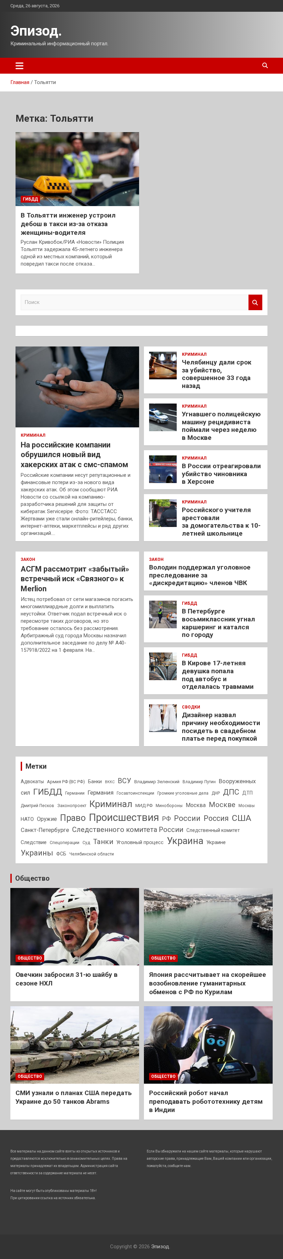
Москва (196, 805)
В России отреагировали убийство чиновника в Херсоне (221, 474)
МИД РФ (144, 805)
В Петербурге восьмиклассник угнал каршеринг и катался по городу (218, 623)
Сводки (191, 707)
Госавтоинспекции (135, 793)
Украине (216, 842)
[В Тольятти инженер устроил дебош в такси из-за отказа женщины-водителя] (77, 169)
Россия (216, 818)
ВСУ (124, 781)
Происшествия (124, 817)
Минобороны (169, 805)
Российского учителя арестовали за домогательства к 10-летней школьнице (221, 521)
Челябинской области (91, 854)
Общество (32, 878)
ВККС (110, 782)
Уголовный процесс (140, 842)
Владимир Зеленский (156, 781)
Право (73, 818)
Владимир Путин (199, 781)
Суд (86, 842)
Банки (95, 781)
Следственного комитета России (127, 829)
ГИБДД (30, 199)
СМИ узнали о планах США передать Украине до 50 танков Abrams (74, 1097)
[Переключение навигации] (19, 66)
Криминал (33, 435)
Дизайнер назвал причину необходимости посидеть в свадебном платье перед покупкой (221, 726)
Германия (101, 792)
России (187, 818)
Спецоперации (64, 842)
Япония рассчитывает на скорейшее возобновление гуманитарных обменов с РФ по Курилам (207, 983)
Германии (75, 793)
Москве (222, 804)
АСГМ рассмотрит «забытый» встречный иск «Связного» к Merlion (75, 579)
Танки (103, 841)
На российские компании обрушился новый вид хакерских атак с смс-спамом (74, 455)
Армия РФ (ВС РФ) (66, 781)
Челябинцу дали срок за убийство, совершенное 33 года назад (216, 374)
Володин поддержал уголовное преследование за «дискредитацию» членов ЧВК (200, 575)
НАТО (27, 819)
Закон (28, 559)
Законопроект (71, 805)
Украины (37, 852)
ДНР (216, 793)
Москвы (246, 805)
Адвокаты (32, 781)
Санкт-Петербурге (45, 830)
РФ (166, 818)
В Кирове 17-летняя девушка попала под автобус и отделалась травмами (218, 675)
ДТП (247, 793)
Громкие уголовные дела (182, 793)
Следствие (34, 842)
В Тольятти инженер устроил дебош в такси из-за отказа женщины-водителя (68, 223)
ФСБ (61, 854)
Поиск (255, 302)
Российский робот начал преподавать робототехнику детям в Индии (206, 1101)
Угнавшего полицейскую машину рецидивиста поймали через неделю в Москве (221, 426)
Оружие (47, 819)
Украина (185, 840)
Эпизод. (36, 31)
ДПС (231, 791)
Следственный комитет (213, 830)
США (241, 818)
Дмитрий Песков (37, 805)
